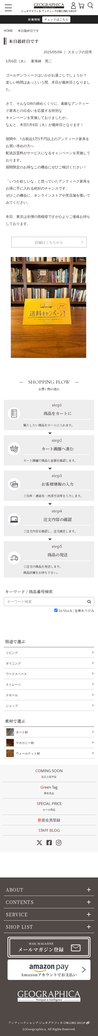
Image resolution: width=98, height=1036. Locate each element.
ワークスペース (16, 674)
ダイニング (13, 663)
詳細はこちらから (49, 242)
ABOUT (14, 889)
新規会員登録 (49, 819)
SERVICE (17, 914)
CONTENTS (20, 902)
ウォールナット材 (28, 753)
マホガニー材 (25, 743)
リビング (12, 653)
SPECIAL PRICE (49, 806)
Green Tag (49, 790)
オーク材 (22, 732)
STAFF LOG (49, 830)
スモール (12, 695)
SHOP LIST (19, 926)
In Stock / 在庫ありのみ (76, 610)
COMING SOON (49, 773)
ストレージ (13, 684)
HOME (8, 31)
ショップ (12, 706)
